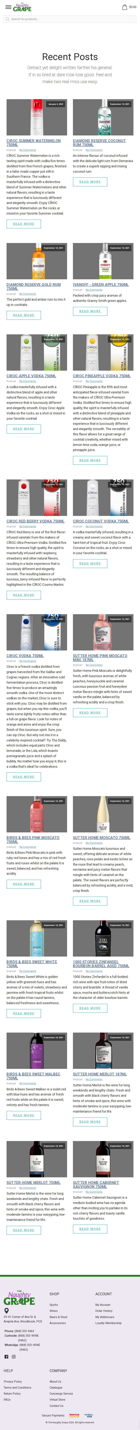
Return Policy (12, 1393)
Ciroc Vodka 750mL (25, 656)
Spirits (54, 1305)
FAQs (7, 1399)
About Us (55, 1381)
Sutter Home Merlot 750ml (34, 1183)
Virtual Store (57, 1399)
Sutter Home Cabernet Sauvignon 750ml (96, 1185)
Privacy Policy (13, 1381)
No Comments (28, 150)
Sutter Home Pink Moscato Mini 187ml (100, 658)
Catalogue (56, 1387)
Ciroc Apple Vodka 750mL (31, 376)
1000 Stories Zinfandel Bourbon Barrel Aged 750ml (101, 964)
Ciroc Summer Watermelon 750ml (34, 143)
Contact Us (56, 1406)
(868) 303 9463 (24, 1331)
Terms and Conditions (17, 1387)
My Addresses (104, 1317)
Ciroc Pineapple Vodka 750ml (102, 376)
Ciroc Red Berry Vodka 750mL (36, 521)
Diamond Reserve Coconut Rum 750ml (99, 143)
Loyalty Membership (108, 1323)
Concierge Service (61, 1393)
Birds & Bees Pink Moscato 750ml (33, 840)
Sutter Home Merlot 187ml (100, 1074)
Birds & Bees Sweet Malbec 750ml (33, 1076)
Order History (103, 1311)
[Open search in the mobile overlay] (70, 19)
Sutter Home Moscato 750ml (102, 838)
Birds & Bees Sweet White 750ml (32, 964)
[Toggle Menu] (8, 7)
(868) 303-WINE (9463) (28, 1338)
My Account (102, 1305)
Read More (23, 224)
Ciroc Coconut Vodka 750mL (101, 521)
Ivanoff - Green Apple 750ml (101, 285)
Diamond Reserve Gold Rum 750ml (34, 287)
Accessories (58, 1323)
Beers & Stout (58, 1317)
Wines (54, 1311)
